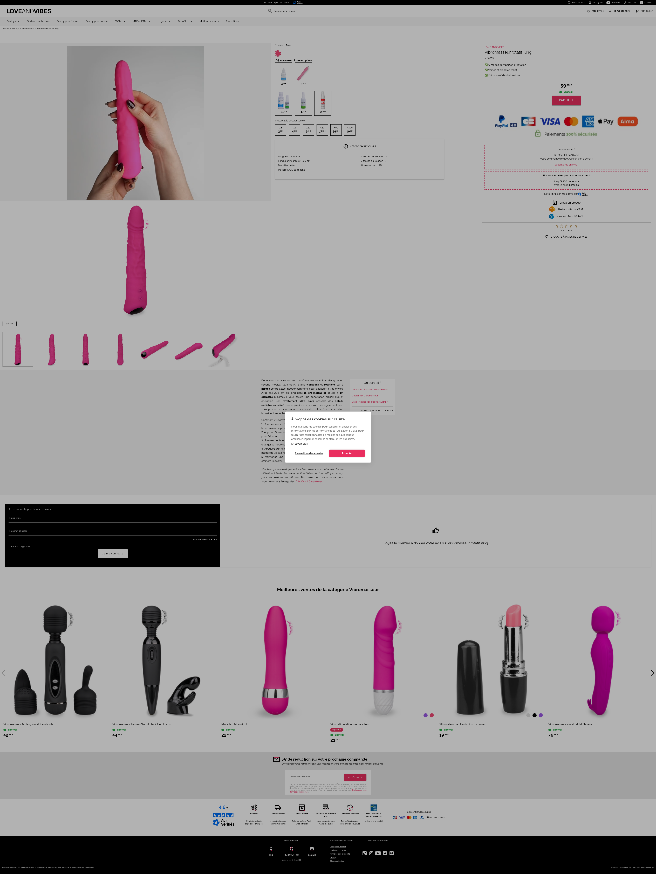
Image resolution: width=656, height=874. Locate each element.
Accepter (347, 453)
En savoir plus (299, 443)
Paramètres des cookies (309, 453)
